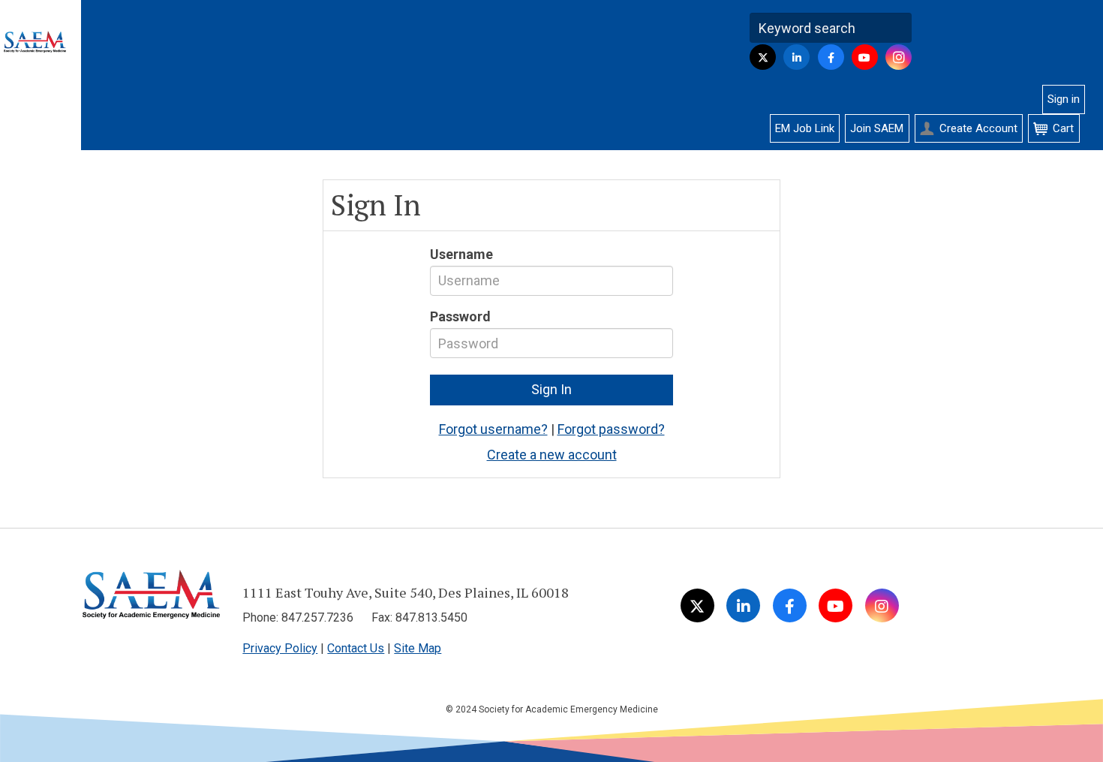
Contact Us (355, 648)
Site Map (417, 648)
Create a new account (552, 454)
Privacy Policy (279, 648)
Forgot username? (493, 429)
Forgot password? (611, 429)
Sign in (1063, 99)
